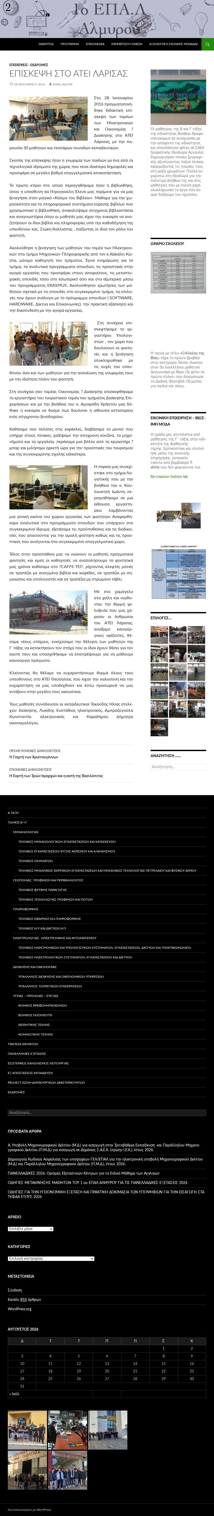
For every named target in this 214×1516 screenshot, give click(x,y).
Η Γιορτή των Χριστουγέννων (35, 754)
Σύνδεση (15, 1290)
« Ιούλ (14, 1394)
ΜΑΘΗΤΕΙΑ (46, 44)
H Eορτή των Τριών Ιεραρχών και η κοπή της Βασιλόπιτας (56, 773)
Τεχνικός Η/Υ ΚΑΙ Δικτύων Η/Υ (42, 928)
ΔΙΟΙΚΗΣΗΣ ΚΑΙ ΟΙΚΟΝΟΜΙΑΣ (35, 967)
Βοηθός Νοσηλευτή (35, 1015)
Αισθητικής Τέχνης (34, 1024)
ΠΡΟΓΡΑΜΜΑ (70, 44)
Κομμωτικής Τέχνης (35, 1034)
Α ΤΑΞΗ (13, 812)
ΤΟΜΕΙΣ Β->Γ (17, 822)
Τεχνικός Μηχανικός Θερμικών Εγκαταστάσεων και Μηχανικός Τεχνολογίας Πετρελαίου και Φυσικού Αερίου (107, 870)
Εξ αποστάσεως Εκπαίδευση (30, 1073)
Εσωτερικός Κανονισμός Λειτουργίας (38, 1063)
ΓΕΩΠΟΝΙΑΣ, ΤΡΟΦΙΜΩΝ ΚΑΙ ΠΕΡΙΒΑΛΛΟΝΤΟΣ (48, 880)
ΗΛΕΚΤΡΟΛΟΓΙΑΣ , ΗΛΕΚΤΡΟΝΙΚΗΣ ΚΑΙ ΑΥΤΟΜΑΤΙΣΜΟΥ (54, 938)
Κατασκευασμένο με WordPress (29, 1509)
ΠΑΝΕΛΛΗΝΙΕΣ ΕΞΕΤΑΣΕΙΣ (27, 1053)
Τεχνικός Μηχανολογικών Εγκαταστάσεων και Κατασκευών (67, 841)
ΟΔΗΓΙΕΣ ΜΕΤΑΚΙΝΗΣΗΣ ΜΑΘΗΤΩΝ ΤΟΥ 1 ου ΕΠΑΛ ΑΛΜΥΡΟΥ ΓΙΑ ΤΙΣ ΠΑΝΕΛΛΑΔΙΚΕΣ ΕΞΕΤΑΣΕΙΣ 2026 (97, 1183)
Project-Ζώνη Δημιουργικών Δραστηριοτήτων (46, 1082)
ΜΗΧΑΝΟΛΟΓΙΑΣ (26, 832)
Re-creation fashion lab (169, 477)
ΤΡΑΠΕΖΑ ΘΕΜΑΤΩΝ (23, 1044)
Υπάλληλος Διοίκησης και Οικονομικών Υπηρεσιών (61, 976)
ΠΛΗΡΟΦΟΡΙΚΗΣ (25, 909)
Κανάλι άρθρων (24, 1300)
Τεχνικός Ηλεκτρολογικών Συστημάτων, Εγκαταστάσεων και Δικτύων (75, 957)
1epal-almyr (62, 84)
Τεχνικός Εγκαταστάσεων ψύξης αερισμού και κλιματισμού (66, 851)
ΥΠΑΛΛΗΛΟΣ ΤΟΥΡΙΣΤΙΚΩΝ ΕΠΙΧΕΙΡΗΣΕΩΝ (50, 986)
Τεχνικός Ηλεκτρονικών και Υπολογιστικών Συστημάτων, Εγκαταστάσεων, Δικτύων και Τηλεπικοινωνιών (104, 947)
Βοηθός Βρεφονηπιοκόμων (42, 1005)
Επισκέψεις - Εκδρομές (28, 65)
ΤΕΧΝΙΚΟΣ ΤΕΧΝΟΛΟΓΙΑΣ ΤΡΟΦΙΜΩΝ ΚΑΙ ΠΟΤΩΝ (55, 899)
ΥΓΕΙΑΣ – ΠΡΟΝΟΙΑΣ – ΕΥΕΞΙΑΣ (35, 995)
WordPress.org (19, 1309)
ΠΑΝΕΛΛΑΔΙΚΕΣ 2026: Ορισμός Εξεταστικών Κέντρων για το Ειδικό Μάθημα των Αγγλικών (83, 1173)
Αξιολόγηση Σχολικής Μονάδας (173, 44)
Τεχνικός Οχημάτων (35, 861)
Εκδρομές (16, 1092)
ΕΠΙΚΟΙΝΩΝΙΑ (95, 44)
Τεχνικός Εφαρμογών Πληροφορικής (49, 918)
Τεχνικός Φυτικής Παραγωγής (42, 889)
